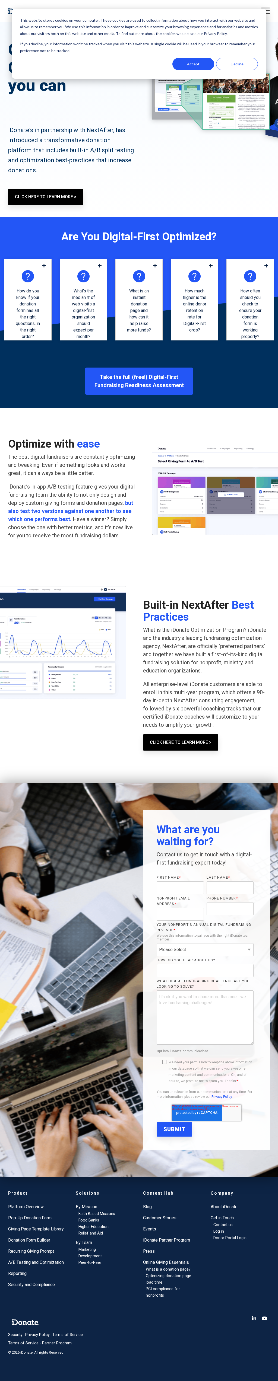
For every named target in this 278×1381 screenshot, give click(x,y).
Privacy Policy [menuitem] (37, 1334)
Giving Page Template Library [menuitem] (36, 1229)
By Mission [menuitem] (86, 1206)
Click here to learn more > (46, 196)
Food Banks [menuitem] (88, 1220)
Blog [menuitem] (147, 1206)
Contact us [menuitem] (223, 1225)
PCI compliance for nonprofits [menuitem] (163, 1292)
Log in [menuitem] (218, 1231)
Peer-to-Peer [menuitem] (89, 1262)
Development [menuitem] (90, 1256)
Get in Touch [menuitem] (222, 1217)
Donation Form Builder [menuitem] (29, 1240)
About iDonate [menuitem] (224, 1206)
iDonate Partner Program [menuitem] (166, 1240)
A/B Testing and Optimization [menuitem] (36, 1262)
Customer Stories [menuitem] (159, 1217)
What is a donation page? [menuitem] (168, 1269)
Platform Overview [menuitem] (26, 1206)
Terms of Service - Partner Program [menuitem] (40, 1343)
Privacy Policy (221, 1097)
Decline (237, 64)
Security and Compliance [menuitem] (31, 1284)
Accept (193, 64)
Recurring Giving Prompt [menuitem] (31, 1251)
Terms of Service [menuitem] (67, 1334)
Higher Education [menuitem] (93, 1226)
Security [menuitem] (15, 1334)
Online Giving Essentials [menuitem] (166, 1262)
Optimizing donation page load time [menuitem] (168, 1279)
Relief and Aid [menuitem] (90, 1233)
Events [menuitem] (149, 1229)
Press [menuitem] (149, 1251)
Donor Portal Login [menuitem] (230, 1238)
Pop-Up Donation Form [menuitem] (30, 1217)
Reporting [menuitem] (17, 1273)
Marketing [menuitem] (87, 1249)
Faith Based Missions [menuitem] (96, 1213)
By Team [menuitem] (84, 1242)
